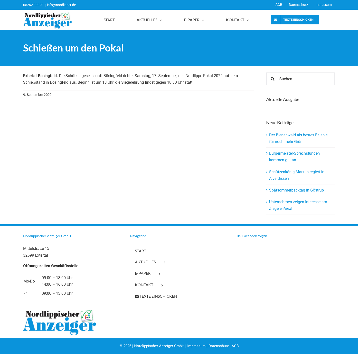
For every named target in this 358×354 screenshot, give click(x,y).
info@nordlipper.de (61, 5)
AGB (235, 346)
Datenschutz (218, 346)
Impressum (196, 346)
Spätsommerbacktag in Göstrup (296, 190)
